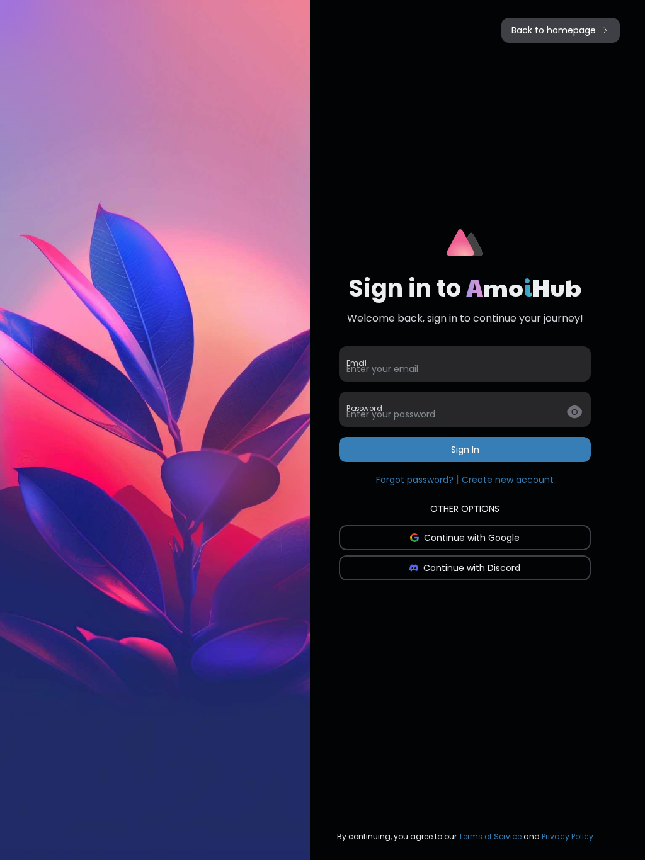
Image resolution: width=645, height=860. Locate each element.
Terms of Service (490, 836)
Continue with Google (472, 537)
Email (356, 363)
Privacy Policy (567, 836)
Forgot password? (415, 479)
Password (363, 408)
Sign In (465, 449)
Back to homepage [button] (553, 30)
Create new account (508, 479)
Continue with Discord (471, 568)
